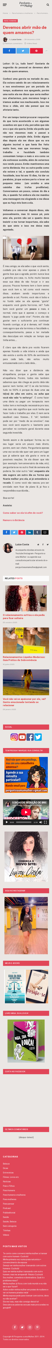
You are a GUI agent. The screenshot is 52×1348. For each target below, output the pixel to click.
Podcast (7, 1208)
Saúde (6, 1217)
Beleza (6, 1164)
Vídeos (6, 1235)
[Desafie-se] (37, 1002)
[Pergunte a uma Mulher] (26, 4)
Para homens (10, 21)
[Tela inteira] (45, 822)
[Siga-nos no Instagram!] (14, 740)
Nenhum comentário (14, 43)
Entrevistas (8, 1173)
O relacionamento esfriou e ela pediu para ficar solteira (24, 617)
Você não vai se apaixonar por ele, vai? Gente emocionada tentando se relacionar (24, 702)
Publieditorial (9, 1213)
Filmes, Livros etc (11, 1177)
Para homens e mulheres (14, 1195)
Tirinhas (6, 1230)
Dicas (5, 1168)
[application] (26, 812)
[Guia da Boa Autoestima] (14, 1002)
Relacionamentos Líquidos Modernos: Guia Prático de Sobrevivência (24, 659)
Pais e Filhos (9, 1186)
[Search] (47, 4)
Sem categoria (9, 1226)
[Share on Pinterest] (36, 51)
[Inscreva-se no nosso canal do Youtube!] (22, 740)
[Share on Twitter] (9, 51)
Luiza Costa (16, 39)
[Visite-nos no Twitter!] (38, 740)
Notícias (7, 1181)
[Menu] (5, 4)
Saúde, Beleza (9, 1221)
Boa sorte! (8, 498)
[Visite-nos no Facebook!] (30, 740)
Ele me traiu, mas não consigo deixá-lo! (21, 1302)
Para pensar (8, 1204)
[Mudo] (40, 822)
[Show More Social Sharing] (46, 51)
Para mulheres (9, 1199)
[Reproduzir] (6, 822)
